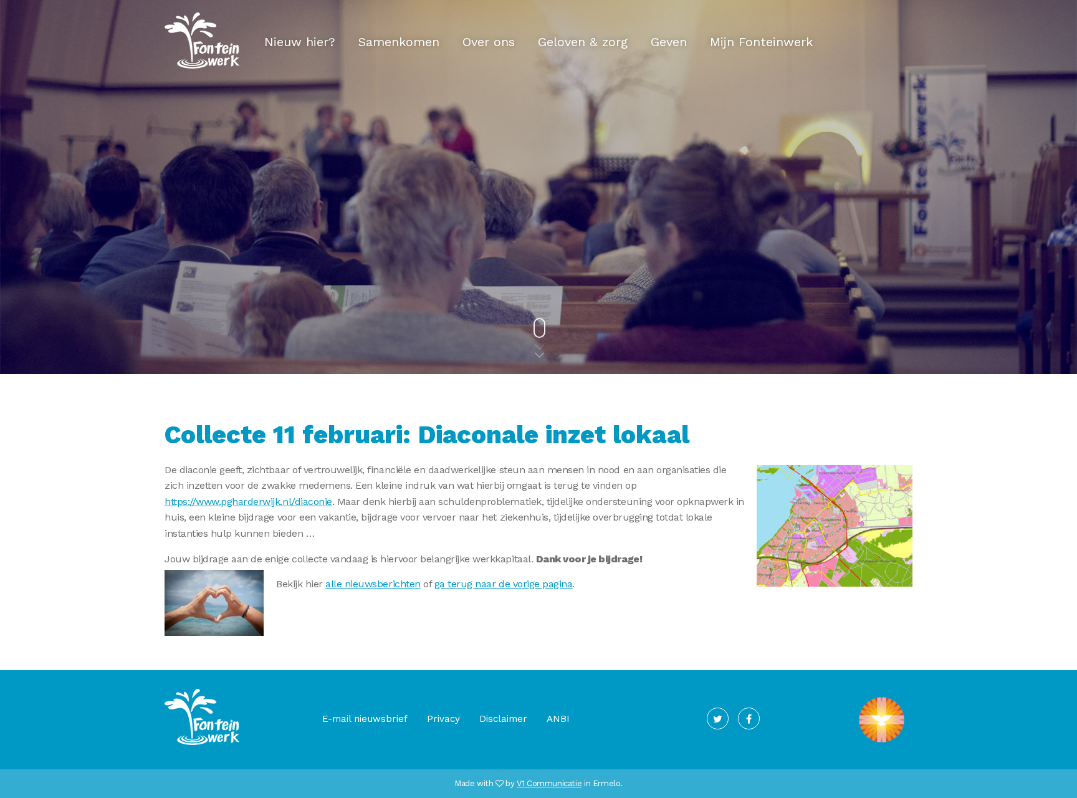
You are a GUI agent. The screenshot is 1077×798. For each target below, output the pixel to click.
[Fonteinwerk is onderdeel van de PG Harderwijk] (881, 743)
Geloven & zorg (583, 41)
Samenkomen (398, 41)
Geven (669, 41)
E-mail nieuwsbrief (365, 718)
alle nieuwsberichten (372, 584)
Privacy (443, 718)
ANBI (558, 718)
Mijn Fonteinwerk (761, 41)
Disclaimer (503, 718)
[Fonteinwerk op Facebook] (749, 718)
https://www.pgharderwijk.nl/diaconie (248, 501)
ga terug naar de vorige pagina (503, 584)
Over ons (488, 41)
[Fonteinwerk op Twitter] (718, 718)
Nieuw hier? (299, 41)
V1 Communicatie (549, 783)
